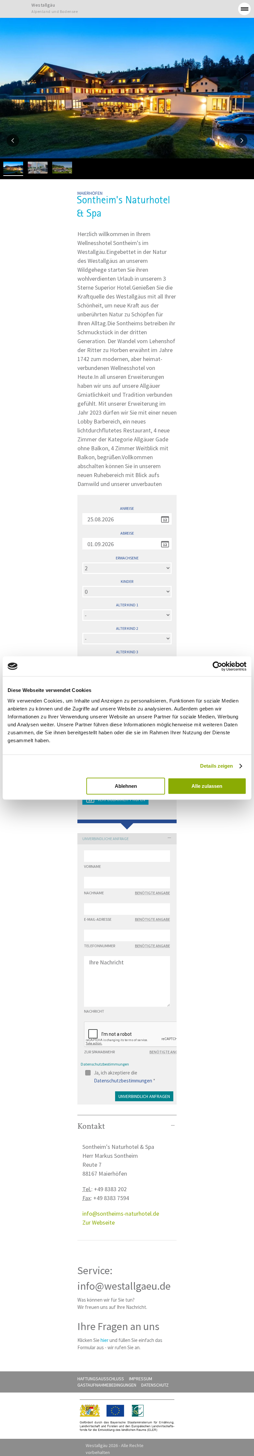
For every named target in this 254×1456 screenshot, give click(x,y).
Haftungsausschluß (100, 1379)
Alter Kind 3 (127, 652)
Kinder (127, 582)
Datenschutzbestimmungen (123, 1080)
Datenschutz (155, 1385)
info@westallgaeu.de (124, 1286)
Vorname (92, 867)
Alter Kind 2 (127, 628)
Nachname (127, 893)
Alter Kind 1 (127, 605)
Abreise (127, 533)
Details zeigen (216, 766)
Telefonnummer (127, 946)
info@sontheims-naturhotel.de (120, 1213)
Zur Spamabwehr (134, 1052)
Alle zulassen (206, 786)
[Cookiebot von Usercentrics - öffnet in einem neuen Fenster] (217, 666)
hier (104, 1340)
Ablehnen (126, 786)
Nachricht (94, 1011)
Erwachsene (127, 558)
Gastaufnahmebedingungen (106, 1385)
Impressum (140, 1379)
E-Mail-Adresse (127, 919)
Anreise (127, 508)
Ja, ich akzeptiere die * (124, 1073)
